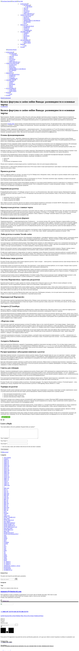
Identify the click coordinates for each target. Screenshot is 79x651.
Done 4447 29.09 (8, 528)
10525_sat (6, 467)
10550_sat (6, 468)
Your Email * (4, 443)
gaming (5, 538)
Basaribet (6, 513)
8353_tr (5, 489)
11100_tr (6, 481)
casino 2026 (7, 516)
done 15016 (6, 518)
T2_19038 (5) (7, 561)
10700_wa (6, 475)
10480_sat (6, 463)
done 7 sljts (6, 531)
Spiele (5, 557)
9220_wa (6, 492)
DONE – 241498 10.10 (9, 517)
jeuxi (5, 547)
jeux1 (5, 546)
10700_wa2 (6, 477)
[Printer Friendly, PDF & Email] (6, 417)
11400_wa (6, 484)
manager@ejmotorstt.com (11, 591)
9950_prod (6, 507)
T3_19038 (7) (7, 564)
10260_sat (6, 460)
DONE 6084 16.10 (8, 529)
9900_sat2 (6, 503)
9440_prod (6, 493)
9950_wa (6, 509)
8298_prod (6, 488)
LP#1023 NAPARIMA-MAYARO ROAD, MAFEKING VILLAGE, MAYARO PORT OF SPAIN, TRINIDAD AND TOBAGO (27, 646)
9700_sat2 (6, 497)
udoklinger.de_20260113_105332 (12, 565)
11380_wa (6, 482)
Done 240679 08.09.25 (9, 522)
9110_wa (6, 491)
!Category (6, 459)
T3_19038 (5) (7, 563)
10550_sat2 (6, 470)
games (5, 536)
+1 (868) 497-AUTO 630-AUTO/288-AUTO (14, 611)
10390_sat (6, 461)
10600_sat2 (6, 472)
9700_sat (6, 496)
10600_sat (6, 471)
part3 (5, 549)
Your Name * (4, 440)
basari (5, 511)
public (5, 550)
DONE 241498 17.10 (9, 524)
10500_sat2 (6, 466)
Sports (5, 560)
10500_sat (6, 464)
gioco (5, 540)
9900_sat (6, 502)
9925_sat (6, 506)
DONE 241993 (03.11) (9, 525)
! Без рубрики (7, 457)
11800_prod (7, 485)
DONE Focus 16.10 (9, 532)
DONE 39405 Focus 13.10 (10, 527)
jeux (5, 545)
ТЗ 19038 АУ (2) (8, 570)
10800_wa (6, 478)
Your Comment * (5, 438)
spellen (5, 556)
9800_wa (6, 499)
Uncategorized (7, 98)
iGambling (6, 542)
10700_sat (6, 474)
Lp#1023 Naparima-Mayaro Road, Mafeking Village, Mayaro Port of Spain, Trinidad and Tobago (22, 615)
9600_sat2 (6, 495)
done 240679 (7, 521)
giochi (5, 539)
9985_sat (6, 510)
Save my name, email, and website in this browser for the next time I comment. (21, 446)
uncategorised (7, 567)
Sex (5, 552)
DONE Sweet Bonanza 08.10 (11, 534)
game (5, 535)
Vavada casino (10, 123)
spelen (5, 554)
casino (5, 514)
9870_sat (6, 500)
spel (5, 553)
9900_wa (6, 504)
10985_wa (6, 479)
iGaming (6, 543)
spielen (5, 559)
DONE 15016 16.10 (9, 520)
